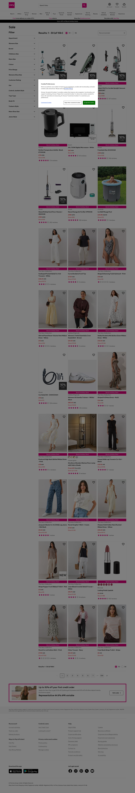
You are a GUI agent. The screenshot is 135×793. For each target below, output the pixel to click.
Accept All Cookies (89, 102)
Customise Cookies (46, 102)
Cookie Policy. (68, 89)
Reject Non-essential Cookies (73, 102)
